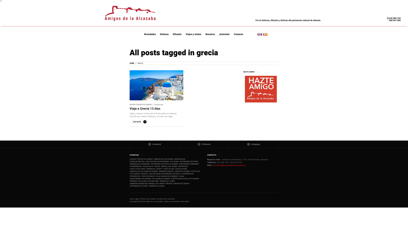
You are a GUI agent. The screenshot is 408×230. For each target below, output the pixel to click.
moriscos (151, 169)
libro (173, 181)
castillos (196, 171)
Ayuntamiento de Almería (141, 179)
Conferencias (188, 174)
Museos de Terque (182, 184)
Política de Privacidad (166, 199)
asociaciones (181, 169)
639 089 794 (394, 18)
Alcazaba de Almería (161, 179)
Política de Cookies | (148, 199)
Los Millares (153, 181)
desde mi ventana (138, 161)
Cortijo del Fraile (138, 169)
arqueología (180, 159)
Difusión (177, 34)
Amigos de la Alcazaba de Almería (144, 171)
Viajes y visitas (193, 34)
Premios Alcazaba (157, 186)
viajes (157, 166)
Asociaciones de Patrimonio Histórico (165, 174)
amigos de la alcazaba (164, 159)
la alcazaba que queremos (167, 176)
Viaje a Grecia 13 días (145, 108)
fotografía (135, 174)
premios (134, 181)
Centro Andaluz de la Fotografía (185, 179)
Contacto (238, 34)
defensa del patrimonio (140, 164)
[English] (259, 34)
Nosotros (210, 34)
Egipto (160, 169)
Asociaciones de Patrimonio (158, 161)
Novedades (150, 34)
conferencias (136, 166)
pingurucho (135, 176)
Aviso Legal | (135, 199)
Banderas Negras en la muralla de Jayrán (147, 184)
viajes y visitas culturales (142, 159)
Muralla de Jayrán (169, 166)
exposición (183, 166)
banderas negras (167, 171)
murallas (165, 181)
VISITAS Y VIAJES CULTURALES (141, 105)
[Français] (262, 34)
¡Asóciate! (224, 34)
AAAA (182, 176)
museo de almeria (183, 171)
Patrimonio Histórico (189, 161)
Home (132, 63)
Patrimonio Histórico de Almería (165, 164)
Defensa (164, 34)
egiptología (169, 169)
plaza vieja (148, 166)
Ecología (143, 181)
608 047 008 (395, 20)
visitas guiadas (148, 176)
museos (169, 184)
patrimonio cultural (139, 186)
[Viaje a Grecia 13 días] (156, 85)
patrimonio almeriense (189, 164)
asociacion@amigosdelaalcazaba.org (228, 165)
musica (145, 174)
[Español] (266, 34)
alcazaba (175, 161)
